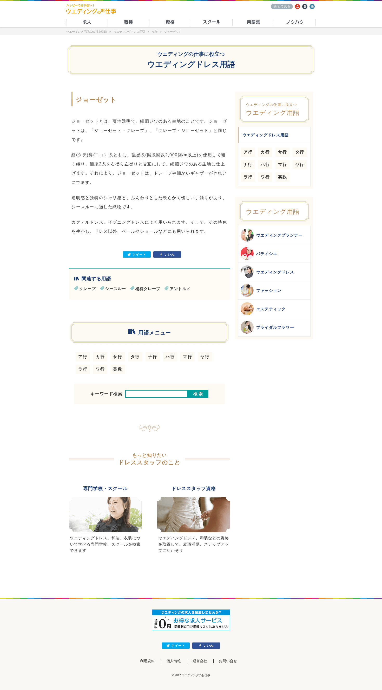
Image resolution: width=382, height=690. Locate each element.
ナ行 (152, 356)
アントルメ (180, 288)
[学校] (312, 6)
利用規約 (147, 661)
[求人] (297, 6)
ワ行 (100, 369)
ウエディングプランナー (279, 235)
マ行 (187, 356)
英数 (117, 369)
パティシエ (266, 253)
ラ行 (82, 369)
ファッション (268, 290)
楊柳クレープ (147, 288)
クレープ (87, 288)
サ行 (117, 356)
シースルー (115, 288)
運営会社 (200, 661)
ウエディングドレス (275, 272)
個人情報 (173, 661)
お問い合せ (228, 661)
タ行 (135, 356)
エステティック (271, 309)
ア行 (82, 356)
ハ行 (170, 356)
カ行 (100, 356)
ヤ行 (204, 356)
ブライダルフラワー (275, 327)
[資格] (304, 6)
